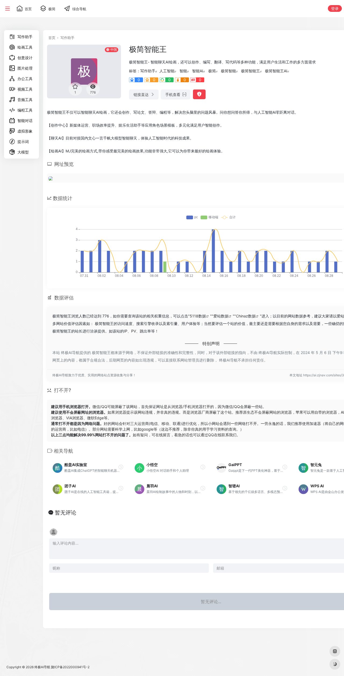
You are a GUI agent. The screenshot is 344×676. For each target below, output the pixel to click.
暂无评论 (65, 512)
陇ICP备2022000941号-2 (70, 667)
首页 (51, 37)
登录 (335, 8)
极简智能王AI (276, 71)
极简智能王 (250, 71)
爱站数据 (220, 316)
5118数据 (198, 316)
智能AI (197, 71)
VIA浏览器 (74, 418)
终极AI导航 (42, 667)
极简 (212, 71)
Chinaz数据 (246, 316)
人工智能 (166, 71)
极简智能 (228, 71)
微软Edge (95, 418)
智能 (183, 71)
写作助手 (67, 37)
